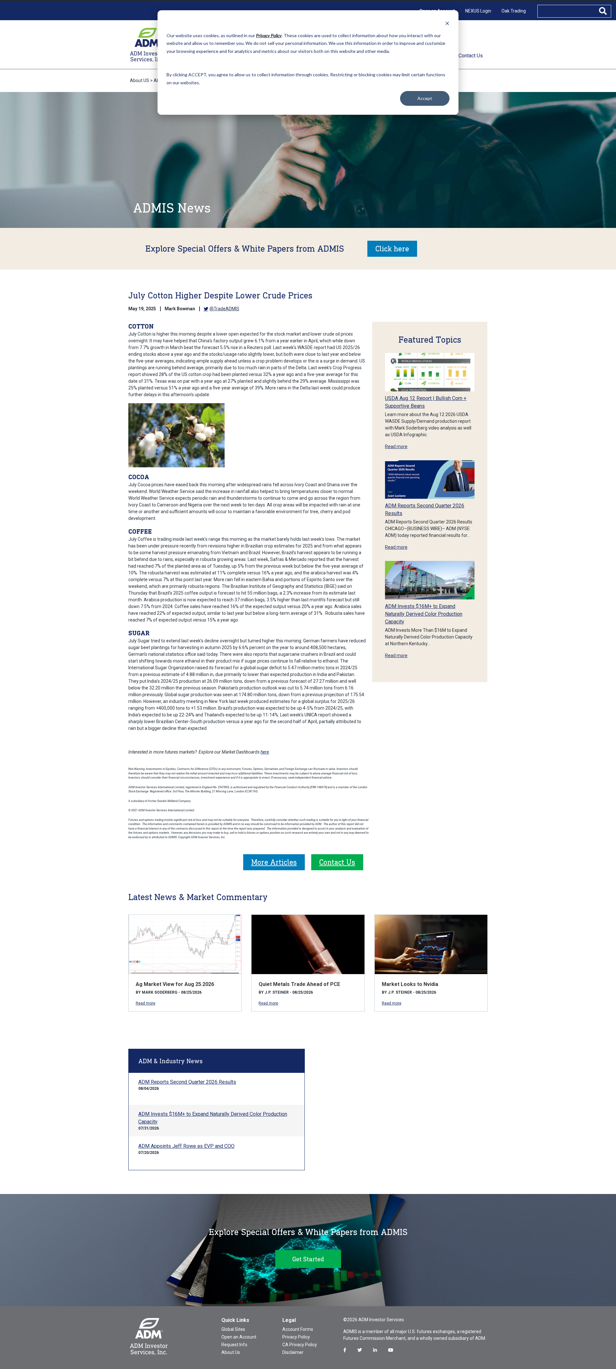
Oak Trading (513, 10)
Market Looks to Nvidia (410, 984)
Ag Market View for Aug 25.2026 (175, 984)
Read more (396, 446)
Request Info (234, 1344)
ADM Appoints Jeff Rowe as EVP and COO (186, 1146)
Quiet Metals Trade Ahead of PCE (299, 984)
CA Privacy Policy (299, 1344)
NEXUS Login (478, 10)
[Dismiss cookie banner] (447, 23)
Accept (424, 98)
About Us (230, 1352)
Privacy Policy (296, 1337)
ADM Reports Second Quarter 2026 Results (187, 1082)
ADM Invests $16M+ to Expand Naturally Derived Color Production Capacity (423, 614)
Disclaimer (293, 1352)
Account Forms (297, 1329)
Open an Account (238, 1337)
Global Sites (233, 1329)
